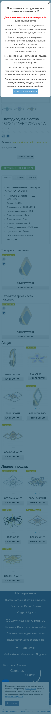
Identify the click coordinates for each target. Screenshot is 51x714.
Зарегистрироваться (25, 92)
